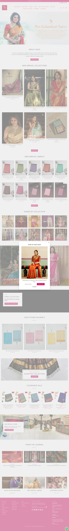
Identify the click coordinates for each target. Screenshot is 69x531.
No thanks (34, 286)
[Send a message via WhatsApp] (66, 528)
